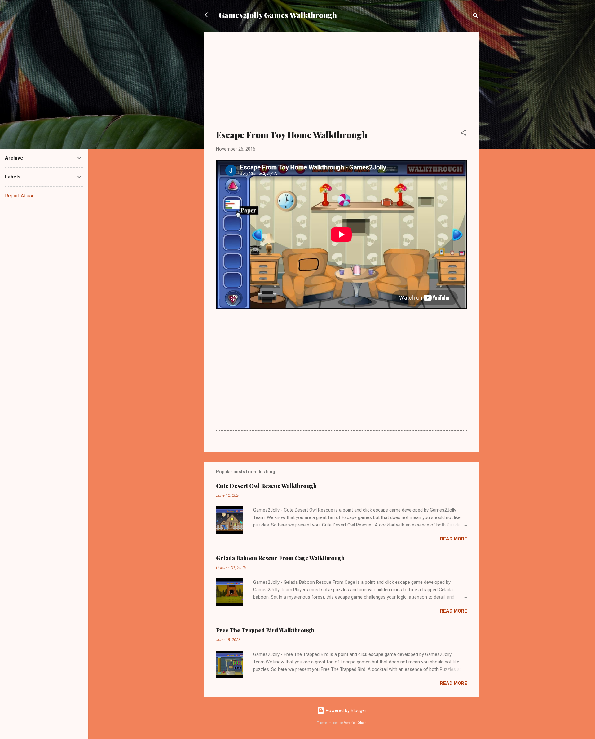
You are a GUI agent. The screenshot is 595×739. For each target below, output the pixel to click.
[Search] (475, 16)
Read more (453, 539)
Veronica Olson (355, 723)
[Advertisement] (341, 84)
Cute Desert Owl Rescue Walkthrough (266, 486)
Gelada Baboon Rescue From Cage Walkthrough (280, 558)
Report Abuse (20, 196)
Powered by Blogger (345, 710)
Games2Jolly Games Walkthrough (277, 15)
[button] (463, 134)
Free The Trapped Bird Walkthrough (265, 630)
